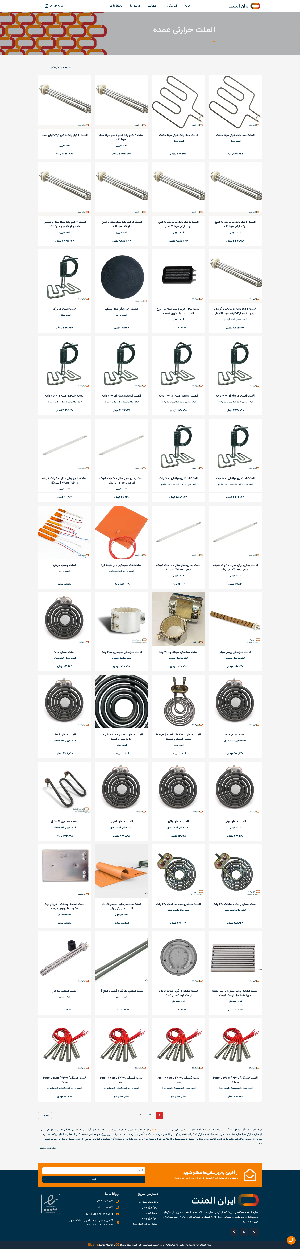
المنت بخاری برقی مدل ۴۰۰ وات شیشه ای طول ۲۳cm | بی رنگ (235, 567)
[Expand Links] (291, 1240)
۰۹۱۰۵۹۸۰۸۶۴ (57, 6)
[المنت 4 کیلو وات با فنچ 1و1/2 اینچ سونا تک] (64, 102)
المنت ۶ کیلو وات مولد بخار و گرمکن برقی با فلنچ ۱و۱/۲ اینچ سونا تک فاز (235, 311)
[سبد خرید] (47, 6)
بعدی (46, 1115)
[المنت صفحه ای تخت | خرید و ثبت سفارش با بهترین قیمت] (64, 871)
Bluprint (93, 1245)
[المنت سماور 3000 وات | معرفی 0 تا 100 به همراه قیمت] (121, 701)
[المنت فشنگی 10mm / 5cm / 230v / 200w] (64, 1045)
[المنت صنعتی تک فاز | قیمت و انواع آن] (121, 958)
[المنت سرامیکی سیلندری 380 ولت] (121, 619)
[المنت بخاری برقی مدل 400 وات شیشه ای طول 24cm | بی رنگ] (178, 532)
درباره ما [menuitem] (135, 5)
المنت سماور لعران (121, 821)
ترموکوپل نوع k (150, 1218)
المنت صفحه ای (64, 914)
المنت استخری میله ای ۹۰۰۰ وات (178, 478)
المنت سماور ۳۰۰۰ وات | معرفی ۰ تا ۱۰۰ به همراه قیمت (122, 737)
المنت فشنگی (235, 1088)
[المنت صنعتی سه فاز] (64, 958)
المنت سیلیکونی (115, 571)
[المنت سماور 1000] (64, 619)
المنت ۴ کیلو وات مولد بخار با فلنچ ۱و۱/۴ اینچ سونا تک (235, 224)
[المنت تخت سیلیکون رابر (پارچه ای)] (121, 532)
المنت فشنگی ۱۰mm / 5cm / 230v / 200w (64, 1080)
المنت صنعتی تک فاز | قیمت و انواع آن (121, 991)
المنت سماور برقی (235, 821)
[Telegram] (234, 1232)
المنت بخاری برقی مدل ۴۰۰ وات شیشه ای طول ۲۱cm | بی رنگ (121, 480)
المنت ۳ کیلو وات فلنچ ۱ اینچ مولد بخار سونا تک (121, 137)
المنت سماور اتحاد (65, 735)
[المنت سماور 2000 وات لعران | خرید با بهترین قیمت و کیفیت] (178, 701)
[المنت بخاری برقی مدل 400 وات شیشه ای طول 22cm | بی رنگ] (64, 445)
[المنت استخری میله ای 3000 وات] (178, 363)
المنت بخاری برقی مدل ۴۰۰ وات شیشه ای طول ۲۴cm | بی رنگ (178, 567)
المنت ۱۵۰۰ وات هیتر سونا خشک (178, 135)
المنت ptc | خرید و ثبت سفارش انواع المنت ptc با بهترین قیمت (178, 311)
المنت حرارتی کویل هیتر (145, 1224)
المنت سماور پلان (178, 821)
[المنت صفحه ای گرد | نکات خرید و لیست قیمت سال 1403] (178, 958)
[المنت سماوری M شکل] (64, 788)
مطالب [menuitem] (152, 5)
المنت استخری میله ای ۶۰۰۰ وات (235, 478)
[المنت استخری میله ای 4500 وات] (64, 363)
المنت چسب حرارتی (64, 565)
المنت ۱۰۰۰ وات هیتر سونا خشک (235, 135)
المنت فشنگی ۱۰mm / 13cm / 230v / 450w (235, 1080)
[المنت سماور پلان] (178, 788)
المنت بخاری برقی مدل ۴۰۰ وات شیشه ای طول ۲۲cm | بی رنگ (64, 480)
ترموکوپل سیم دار (148, 1202)
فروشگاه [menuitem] (172, 5)
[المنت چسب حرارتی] (64, 532)
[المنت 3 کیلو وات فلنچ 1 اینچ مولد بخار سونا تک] (121, 102)
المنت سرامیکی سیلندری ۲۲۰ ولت (178, 652)
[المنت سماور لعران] (121, 788)
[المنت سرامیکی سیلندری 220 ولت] (178, 619)
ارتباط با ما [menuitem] (116, 5)
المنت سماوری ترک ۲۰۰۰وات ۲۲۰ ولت (178, 904)
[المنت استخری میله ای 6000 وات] (235, 445)
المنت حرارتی (235, 141)
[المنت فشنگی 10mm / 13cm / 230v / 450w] (235, 1045)
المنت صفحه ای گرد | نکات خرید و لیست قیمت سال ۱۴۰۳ (178, 993)
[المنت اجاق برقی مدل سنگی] (121, 276)
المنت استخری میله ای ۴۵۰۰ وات (64, 396)
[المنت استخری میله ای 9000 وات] (178, 445)
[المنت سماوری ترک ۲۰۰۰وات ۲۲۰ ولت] (178, 871)
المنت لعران (151, 1213)
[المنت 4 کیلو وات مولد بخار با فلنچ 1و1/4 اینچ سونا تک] (235, 189)
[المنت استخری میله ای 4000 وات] (121, 363)
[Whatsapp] (244, 1232)
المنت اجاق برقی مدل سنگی (121, 309)
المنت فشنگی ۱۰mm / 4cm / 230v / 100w (178, 1080)
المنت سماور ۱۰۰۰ (64, 652)
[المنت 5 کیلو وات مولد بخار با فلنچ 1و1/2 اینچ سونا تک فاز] (178, 189)
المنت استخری (65, 315)
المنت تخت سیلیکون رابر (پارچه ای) (121, 565)
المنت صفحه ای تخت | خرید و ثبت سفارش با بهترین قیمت (64, 906)
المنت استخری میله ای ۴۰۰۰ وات (121, 396)
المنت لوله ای (229, 319)
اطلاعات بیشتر (178, 328)
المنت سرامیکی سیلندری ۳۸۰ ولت (121, 652)
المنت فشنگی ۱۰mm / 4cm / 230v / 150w (121, 1080)
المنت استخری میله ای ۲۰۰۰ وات (235, 396)
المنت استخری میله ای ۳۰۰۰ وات (178, 396)
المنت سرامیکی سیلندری (235, 658)
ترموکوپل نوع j (150, 1207)
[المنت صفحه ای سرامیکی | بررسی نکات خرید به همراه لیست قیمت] (235, 958)
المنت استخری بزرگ (64, 309)
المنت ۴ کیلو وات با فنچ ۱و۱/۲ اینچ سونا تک (65, 137)
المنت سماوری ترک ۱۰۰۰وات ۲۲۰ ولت (235, 904)
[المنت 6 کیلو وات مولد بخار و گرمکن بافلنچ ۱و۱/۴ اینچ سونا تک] (64, 189)
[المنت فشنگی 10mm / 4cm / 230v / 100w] (178, 1045)
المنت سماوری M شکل (64, 821)
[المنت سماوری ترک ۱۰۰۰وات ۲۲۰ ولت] (235, 871)
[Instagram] (254, 1232)
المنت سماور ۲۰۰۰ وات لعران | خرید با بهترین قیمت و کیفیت (178, 737)
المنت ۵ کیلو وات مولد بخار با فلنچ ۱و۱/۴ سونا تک (121, 224)
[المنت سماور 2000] (235, 701)
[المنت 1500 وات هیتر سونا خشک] (178, 102)
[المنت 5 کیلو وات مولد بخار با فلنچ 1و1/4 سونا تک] (121, 189)
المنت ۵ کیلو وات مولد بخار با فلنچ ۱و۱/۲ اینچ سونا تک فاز (178, 224)
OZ (117, 1245)
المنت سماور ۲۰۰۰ (235, 735)
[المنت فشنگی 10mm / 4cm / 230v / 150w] (121, 1045)
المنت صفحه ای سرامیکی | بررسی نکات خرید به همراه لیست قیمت (235, 993)
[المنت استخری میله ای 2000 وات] (235, 363)
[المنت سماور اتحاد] (64, 701)
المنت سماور (59, 658)
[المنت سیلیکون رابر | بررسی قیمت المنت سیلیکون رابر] (121, 871)
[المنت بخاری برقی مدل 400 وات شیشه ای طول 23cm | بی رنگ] (235, 532)
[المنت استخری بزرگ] (64, 276)
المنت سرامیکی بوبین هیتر (235, 652)
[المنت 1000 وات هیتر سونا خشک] (235, 102)
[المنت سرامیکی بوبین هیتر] (235, 619)
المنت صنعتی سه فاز (64, 991)
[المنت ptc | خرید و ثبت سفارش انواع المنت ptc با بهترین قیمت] (178, 276)
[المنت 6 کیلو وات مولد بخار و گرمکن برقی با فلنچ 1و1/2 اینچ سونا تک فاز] (235, 276)
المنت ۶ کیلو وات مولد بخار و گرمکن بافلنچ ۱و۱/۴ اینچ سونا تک (65, 224)
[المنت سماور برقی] (235, 788)
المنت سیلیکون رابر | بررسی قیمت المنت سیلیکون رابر (121, 906)
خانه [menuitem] (187, 5)
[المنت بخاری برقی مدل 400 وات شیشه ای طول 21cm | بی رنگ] (121, 445)
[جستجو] (41, 6)
